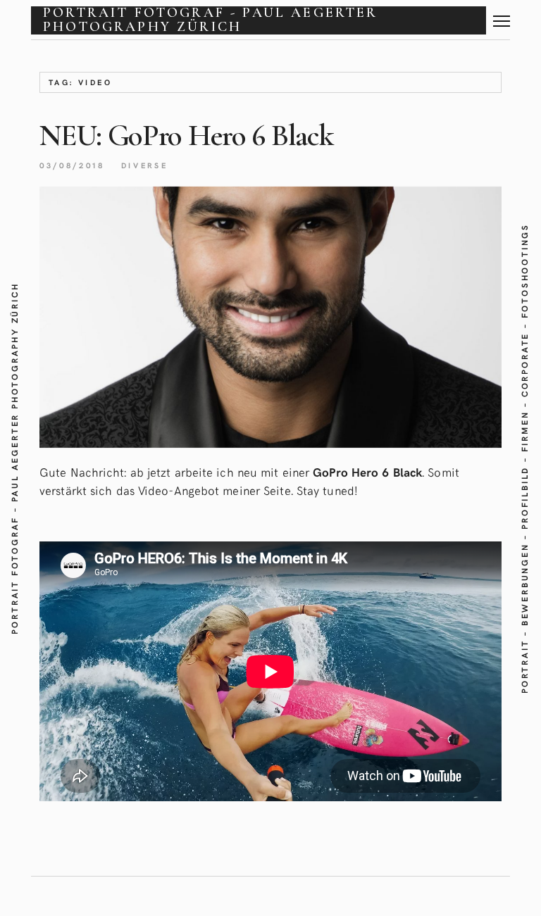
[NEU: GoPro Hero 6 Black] (270, 317)
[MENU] (501, 15)
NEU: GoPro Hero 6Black (185, 135)
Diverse (144, 165)
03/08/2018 (72, 165)
